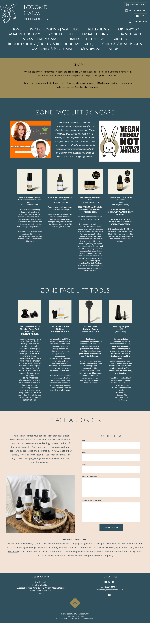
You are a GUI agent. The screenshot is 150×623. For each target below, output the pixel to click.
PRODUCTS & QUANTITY (91, 501)
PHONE (84, 464)
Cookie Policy (74, 619)
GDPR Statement (87, 619)
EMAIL (84, 452)
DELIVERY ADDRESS (89, 476)
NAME (84, 441)
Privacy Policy (61, 619)
